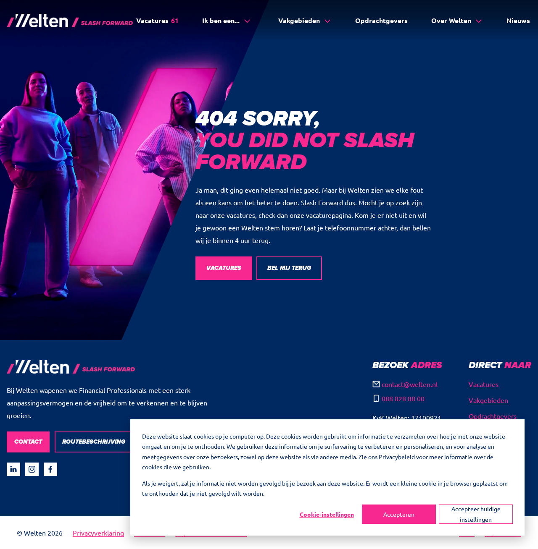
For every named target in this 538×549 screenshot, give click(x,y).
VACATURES (223, 268)
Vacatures (157, 20)
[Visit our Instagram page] (32, 469)
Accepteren (398, 514)
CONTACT (28, 441)
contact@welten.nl (410, 384)
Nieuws (518, 20)
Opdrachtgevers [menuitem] (493, 416)
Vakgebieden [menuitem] (488, 400)
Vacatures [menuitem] (483, 384)
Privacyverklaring (98, 532)
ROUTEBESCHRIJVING (93, 441)
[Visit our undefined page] (13, 469)
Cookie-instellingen (327, 514)
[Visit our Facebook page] (50, 469)
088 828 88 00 (403, 398)
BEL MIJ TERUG (289, 268)
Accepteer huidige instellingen (476, 514)
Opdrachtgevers (381, 20)
